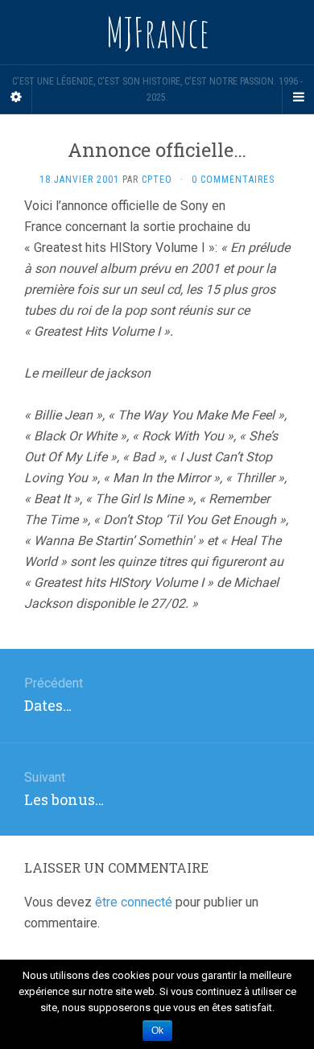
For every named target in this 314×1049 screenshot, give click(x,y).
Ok (157, 1030)
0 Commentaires (233, 179)
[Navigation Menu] (298, 97)
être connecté (133, 902)
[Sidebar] (16, 97)
